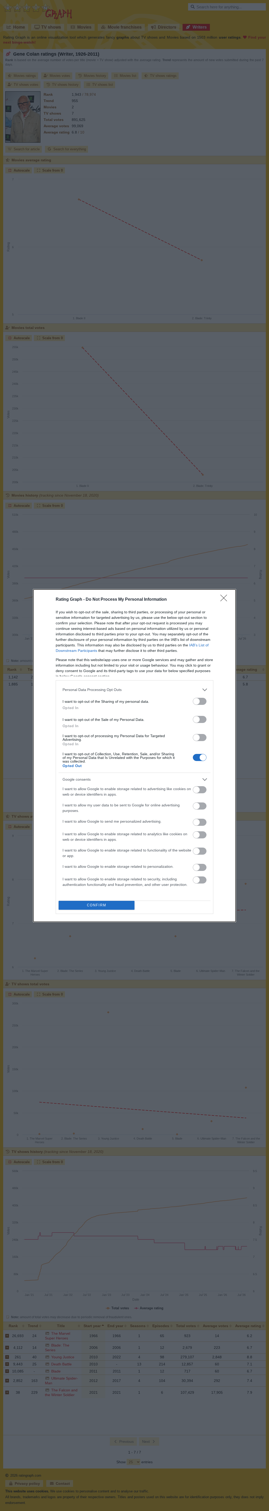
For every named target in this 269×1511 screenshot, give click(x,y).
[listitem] (134, 690)
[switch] (199, 701)
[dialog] (134, 755)
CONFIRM (96, 905)
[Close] (225, 600)
